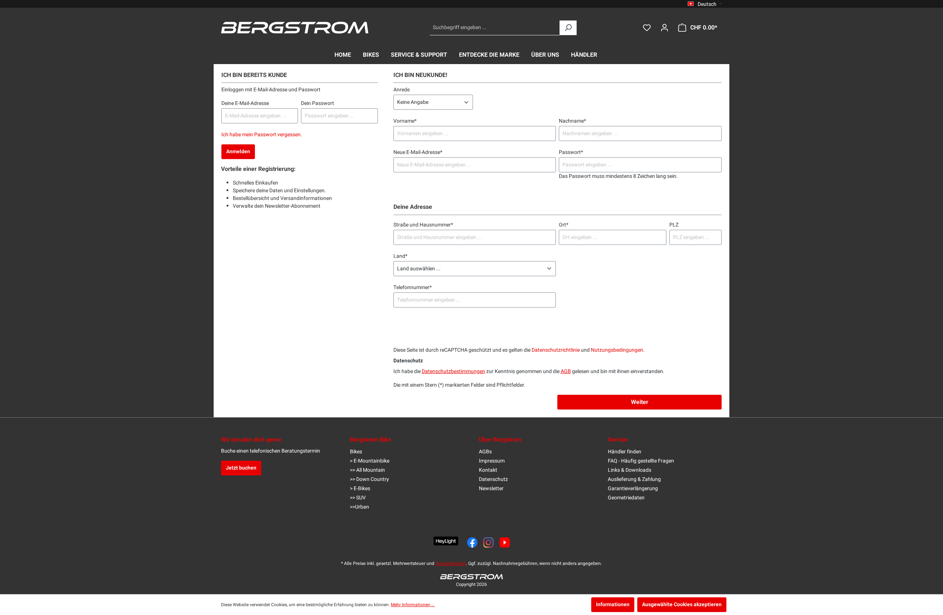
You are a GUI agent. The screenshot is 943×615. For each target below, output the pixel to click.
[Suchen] (568, 27)
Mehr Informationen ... (413, 604)
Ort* (563, 225)
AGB (566, 371)
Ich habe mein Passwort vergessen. (261, 134)
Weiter (639, 402)
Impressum (492, 461)
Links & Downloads (629, 470)
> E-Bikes (360, 488)
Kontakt (488, 470)
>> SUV (358, 498)
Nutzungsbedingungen (617, 350)
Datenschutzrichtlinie (556, 350)
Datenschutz (493, 479)
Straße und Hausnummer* (423, 225)
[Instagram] (488, 542)
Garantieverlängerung (633, 488)
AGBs (485, 452)
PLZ (674, 225)
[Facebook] (472, 542)
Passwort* (571, 152)
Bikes (356, 452)
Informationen (613, 604)
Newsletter (491, 488)
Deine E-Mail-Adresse (245, 103)
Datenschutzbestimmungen (453, 371)
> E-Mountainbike (369, 461)
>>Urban (359, 507)
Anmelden (238, 151)
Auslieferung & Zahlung (634, 479)
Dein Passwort (317, 103)
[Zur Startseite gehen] (294, 28)
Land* (400, 256)
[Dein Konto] (664, 27)
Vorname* (405, 121)
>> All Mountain (367, 470)
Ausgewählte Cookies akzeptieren (682, 604)
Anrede (401, 90)
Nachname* (572, 121)
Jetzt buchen (241, 468)
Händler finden (624, 452)
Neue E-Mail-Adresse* (417, 152)
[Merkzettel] (647, 27)
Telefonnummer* (412, 287)
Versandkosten (450, 563)
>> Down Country (369, 479)
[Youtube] (504, 542)
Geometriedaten (626, 498)
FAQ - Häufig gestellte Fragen (641, 461)
